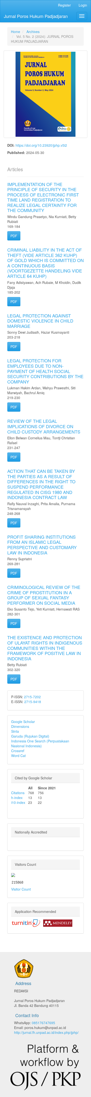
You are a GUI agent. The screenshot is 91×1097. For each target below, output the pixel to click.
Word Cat (18, 755)
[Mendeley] (57, 922)
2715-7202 (32, 696)
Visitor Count (21, 889)
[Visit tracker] (13, 874)
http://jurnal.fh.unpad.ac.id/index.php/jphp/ (46, 1032)
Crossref (17, 750)
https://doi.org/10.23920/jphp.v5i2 (41, 145)
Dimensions (20, 726)
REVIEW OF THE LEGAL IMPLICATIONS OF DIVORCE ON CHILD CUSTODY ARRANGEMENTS (43, 426)
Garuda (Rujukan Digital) (30, 736)
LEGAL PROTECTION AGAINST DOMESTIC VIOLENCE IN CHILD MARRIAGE (40, 320)
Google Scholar (23, 721)
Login (83, 5)
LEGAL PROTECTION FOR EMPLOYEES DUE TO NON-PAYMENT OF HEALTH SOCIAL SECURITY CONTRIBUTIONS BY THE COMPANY (45, 370)
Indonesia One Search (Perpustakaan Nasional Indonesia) (40, 743)
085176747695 (43, 1022)
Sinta (15, 731)
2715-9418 (32, 701)
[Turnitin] (25, 922)
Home (15, 31)
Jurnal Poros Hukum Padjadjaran (36, 16)
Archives (33, 31)
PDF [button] (13, 235)
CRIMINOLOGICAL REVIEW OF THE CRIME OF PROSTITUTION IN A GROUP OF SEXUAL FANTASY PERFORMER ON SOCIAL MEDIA (43, 595)
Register (64, 5)
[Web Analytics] (17, 881)
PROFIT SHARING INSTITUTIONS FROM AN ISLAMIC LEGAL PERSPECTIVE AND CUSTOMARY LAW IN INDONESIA (42, 545)
